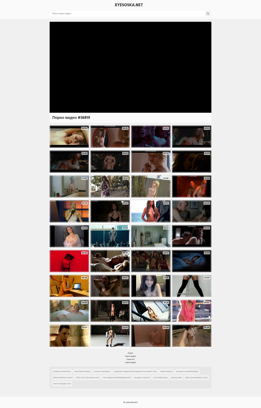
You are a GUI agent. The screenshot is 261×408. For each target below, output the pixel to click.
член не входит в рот (62, 383)
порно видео (130, 356)
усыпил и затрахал (102, 371)
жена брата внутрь (82, 371)
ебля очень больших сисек (87, 377)
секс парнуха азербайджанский (116, 377)
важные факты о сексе (63, 377)
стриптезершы (166, 371)
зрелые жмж (176, 377)
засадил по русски (142, 377)
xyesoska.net (129, 5)
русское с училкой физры (187, 371)
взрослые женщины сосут (196, 377)
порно (130, 353)
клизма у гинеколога (62, 371)
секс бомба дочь (160, 377)
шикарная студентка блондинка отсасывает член (135, 371)
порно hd (130, 359)
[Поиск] (208, 13)
